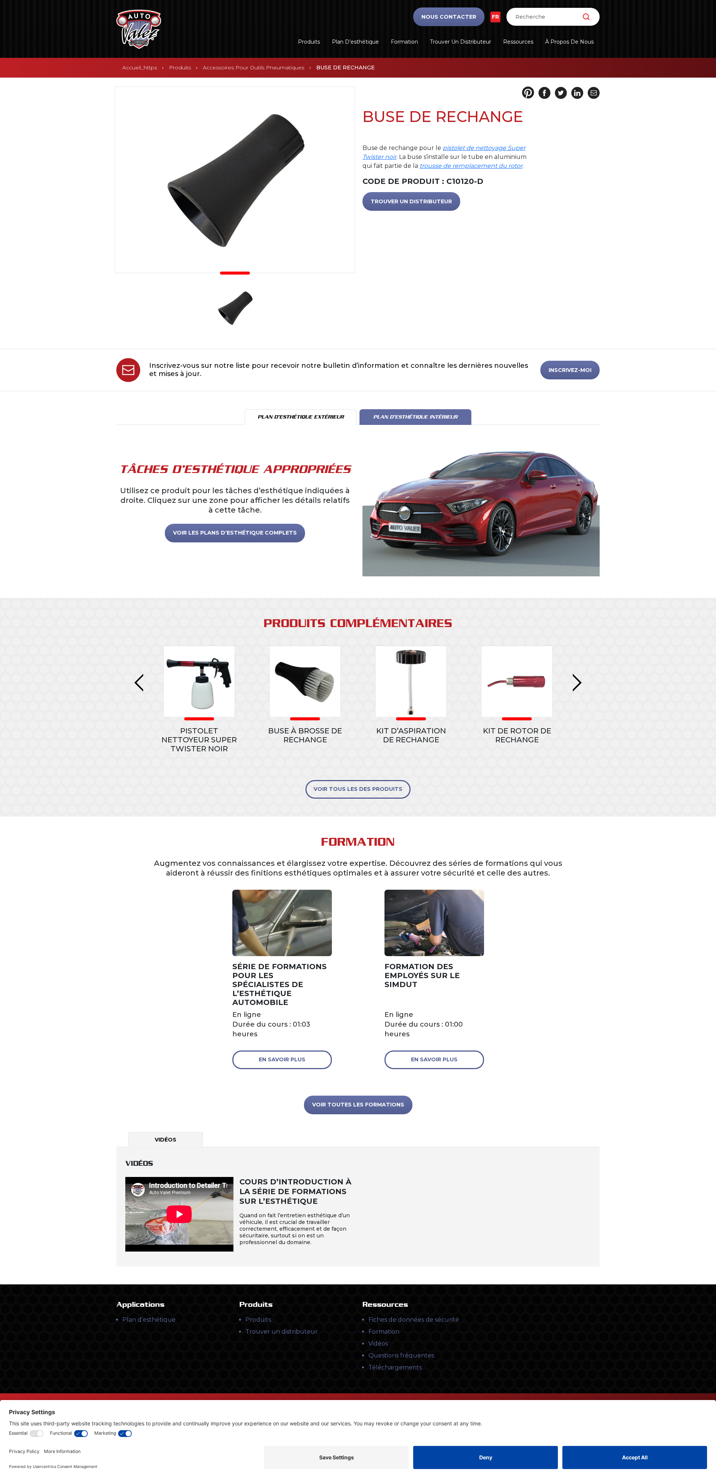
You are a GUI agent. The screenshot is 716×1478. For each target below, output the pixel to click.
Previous (138, 682)
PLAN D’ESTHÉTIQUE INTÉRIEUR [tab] (415, 417)
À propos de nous (569, 41)
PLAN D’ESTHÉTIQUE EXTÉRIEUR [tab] (301, 417)
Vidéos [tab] (165, 1139)
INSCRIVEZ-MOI (570, 370)
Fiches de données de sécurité (413, 1319)
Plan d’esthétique (355, 41)
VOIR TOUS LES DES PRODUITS (358, 789)
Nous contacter (448, 16)
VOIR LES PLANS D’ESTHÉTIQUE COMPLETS (235, 532)
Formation (404, 41)
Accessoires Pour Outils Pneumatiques (253, 67)
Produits (309, 41)
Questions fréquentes (401, 1355)
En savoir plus (282, 1059)
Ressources (518, 41)
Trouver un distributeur (460, 41)
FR (495, 16)
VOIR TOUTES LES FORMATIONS (358, 1104)
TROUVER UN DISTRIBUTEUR (411, 201)
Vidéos (378, 1343)
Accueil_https (139, 67)
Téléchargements (395, 1367)
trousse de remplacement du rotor (471, 165)
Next (577, 682)
